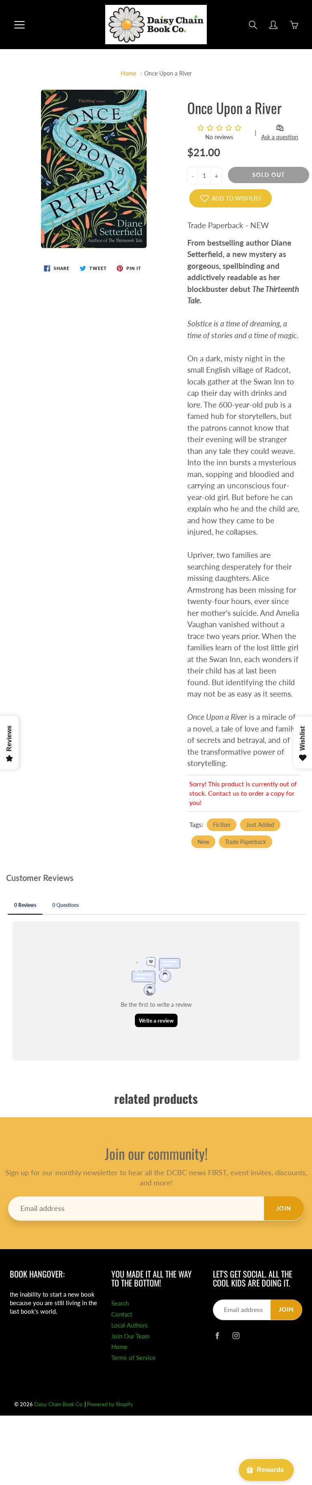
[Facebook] (217, 1335)
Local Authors (129, 1325)
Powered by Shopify (110, 1404)
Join (284, 1208)
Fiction (221, 824)
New (203, 841)
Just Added (260, 824)
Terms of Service (133, 1357)
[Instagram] (236, 1335)
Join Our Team (130, 1336)
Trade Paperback (245, 841)
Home (128, 73)
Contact (121, 1314)
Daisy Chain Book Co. (58, 1404)
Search (120, 1303)
